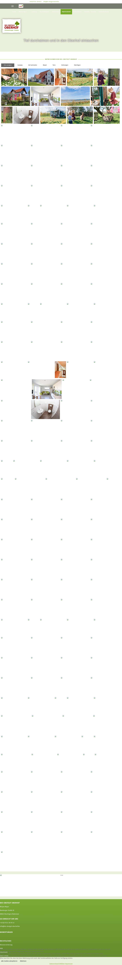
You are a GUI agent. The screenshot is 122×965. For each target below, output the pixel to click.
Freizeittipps (77, 11)
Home (14, 11)
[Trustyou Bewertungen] (0, 936)
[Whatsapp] (68, 1)
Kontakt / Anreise (90, 11)
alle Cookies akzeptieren (9, 961)
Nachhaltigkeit (44, 11)
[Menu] (12, 6)
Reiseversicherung (6, 945)
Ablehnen (23, 961)
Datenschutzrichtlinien (57, 964)
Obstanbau (55, 11)
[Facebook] (62, 1)
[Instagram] (65, 1)
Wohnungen (23, 11)
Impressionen (66, 11)
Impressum (69, 964)
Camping (34, 11)
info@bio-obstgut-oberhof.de (51, 1)
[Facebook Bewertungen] (1, 936)
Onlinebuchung (104, 11)
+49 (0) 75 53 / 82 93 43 (35, 1)
